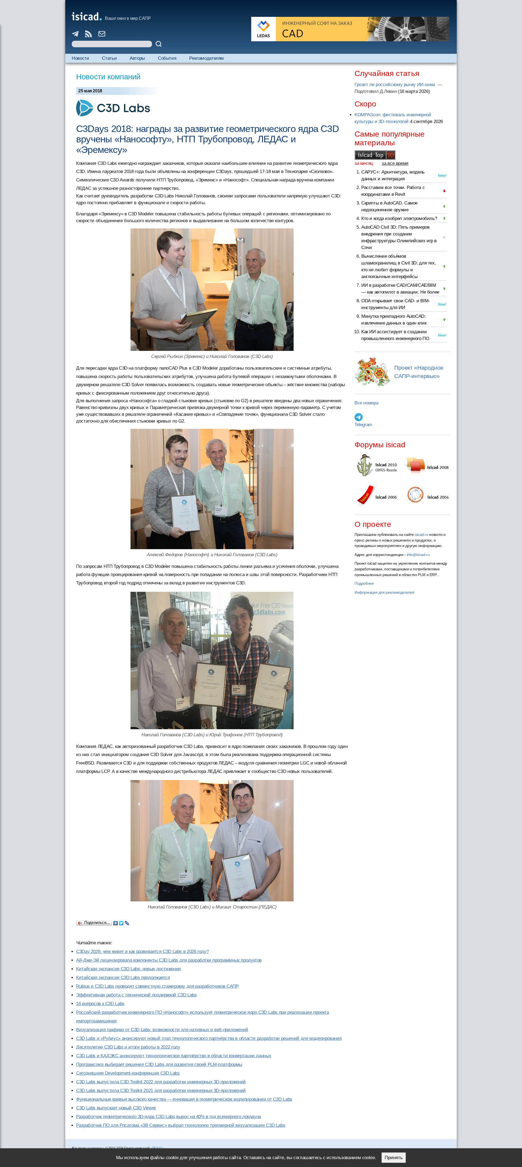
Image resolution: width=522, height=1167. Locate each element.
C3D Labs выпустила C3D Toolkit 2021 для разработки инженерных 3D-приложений (161, 1090)
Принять (394, 1157)
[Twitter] (121, 922)
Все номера (366, 402)
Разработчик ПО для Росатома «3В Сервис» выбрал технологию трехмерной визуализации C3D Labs (180, 1125)
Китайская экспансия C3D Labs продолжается (123, 977)
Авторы (137, 58)
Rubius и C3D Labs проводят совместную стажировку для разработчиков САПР (157, 986)
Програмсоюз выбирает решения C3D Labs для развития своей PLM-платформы (159, 1064)
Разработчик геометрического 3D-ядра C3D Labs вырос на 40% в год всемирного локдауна (168, 1116)
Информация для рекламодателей (384, 592)
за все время (395, 163)
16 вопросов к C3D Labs (100, 1003)
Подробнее (364, 583)
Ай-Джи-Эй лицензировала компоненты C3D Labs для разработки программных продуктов (169, 960)
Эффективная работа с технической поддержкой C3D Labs (136, 995)
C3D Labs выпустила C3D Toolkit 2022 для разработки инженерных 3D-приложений (161, 1081)
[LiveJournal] (127, 922)
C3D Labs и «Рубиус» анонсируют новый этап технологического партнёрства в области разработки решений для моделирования (208, 1038)
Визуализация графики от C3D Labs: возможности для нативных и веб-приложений (162, 1029)
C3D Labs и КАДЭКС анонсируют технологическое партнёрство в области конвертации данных (173, 1055)
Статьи (109, 58)
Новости (80, 58)
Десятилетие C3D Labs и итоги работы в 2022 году (128, 1047)
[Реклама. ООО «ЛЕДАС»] (350, 29)
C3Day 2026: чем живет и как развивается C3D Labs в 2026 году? (142, 951)
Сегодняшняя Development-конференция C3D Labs (128, 1073)
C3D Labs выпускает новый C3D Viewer (116, 1108)
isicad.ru (421, 534)
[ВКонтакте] (116, 922)
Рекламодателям (206, 58)
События (167, 58)
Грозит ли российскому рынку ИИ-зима (395, 84)
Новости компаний (108, 77)
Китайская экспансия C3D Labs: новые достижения (128, 968)
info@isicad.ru (418, 554)
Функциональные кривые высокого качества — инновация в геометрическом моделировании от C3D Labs (184, 1099)
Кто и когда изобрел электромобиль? (399, 218)
